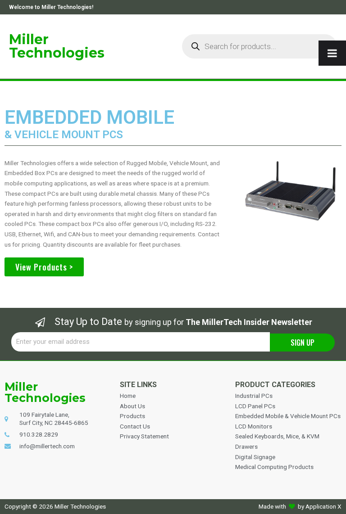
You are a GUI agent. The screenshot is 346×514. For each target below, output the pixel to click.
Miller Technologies (57, 46)
